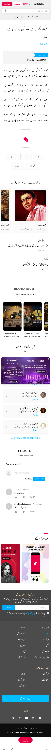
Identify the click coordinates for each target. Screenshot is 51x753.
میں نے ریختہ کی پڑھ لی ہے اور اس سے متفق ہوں (26, 614)
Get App (7, 4)
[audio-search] (5, 11)
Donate (17, 4)
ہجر (38, 156)
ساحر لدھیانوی (44, 44)
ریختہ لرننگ (45, 680)
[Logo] (38, 4)
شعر (32, 16)
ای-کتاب (16, 16)
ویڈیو (22, 16)
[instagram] (20, 718)
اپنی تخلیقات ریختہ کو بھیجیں (40, 657)
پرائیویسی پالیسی (30, 613)
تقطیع (47, 645)
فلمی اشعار (32, 166)
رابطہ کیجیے (22, 645)
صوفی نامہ (46, 674)
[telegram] (13, 718)
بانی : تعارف (22, 639)
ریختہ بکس (22, 686)
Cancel (28, 479)
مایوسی (12, 156)
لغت (27, 16)
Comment (39, 479)
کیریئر (24, 651)
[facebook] (40, 718)
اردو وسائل (45, 651)
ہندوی (23, 674)
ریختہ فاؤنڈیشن (21, 633)
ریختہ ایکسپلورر (21, 657)
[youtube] (26, 718)
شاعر (36, 16)
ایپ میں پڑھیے (25, 740)
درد (26, 156)
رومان (17, 166)
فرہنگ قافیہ (45, 639)
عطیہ (47, 633)
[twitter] (33, 718)
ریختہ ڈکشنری (22, 680)
